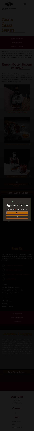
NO (17, 217)
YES (17, 213)
